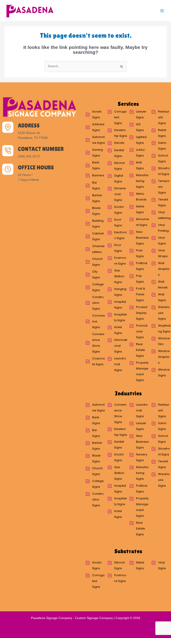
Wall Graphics (164, 269)
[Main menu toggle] (162, 10)
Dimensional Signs (120, 194)
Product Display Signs (141, 313)
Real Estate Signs (140, 350)
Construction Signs (98, 303)
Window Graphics (164, 357)
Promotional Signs (141, 331)
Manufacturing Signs (142, 181)
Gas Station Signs (119, 276)
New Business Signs (142, 238)
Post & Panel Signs (140, 294)
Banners (98, 175)
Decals (119, 143)
